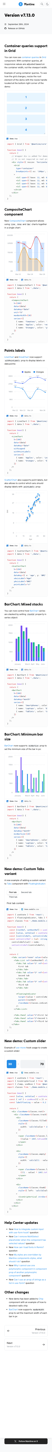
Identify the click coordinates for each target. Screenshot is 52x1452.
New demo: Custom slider (25, 1041)
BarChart (34, 610)
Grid (44, 57)
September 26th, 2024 (18, 24)
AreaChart (24, 357)
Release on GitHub (16, 28)
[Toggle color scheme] (47, 4)
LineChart (9, 357)
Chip (41, 1298)
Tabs (9, 883)
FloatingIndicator (37, 883)
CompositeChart (17, 220)
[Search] (42, 4)
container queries (30, 57)
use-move (21, 1047)
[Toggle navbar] (4, 4)
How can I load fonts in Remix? (29, 1247)
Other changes (16, 1292)
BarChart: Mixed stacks (23, 604)
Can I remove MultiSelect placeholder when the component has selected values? (27, 1240)
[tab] (13, 892)
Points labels (14, 351)
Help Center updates (21, 1223)
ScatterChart (10, 480)
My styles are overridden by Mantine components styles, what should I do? (25, 1258)
